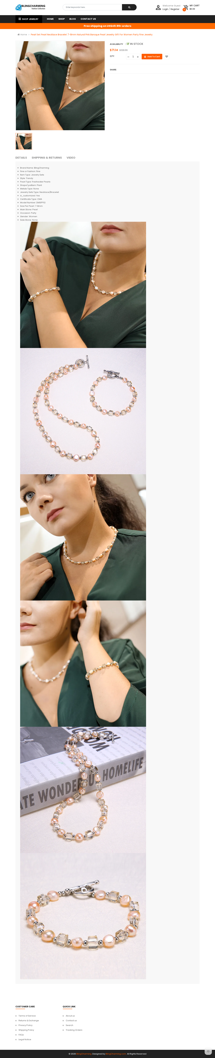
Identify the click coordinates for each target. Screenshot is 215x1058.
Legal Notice (25, 1039)
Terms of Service (27, 1015)
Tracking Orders (74, 1029)
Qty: (112, 56)
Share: (113, 69)
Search (69, 1025)
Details (21, 158)
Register (175, 9)
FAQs (21, 1034)
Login (165, 9)
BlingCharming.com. (116, 1053)
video (71, 158)
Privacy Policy (25, 1025)
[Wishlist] (166, 56)
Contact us (71, 1020)
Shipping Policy (26, 1029)
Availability (116, 44)
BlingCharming (83, 1053)
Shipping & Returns (47, 158)
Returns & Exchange (29, 1020)
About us (70, 1015)
